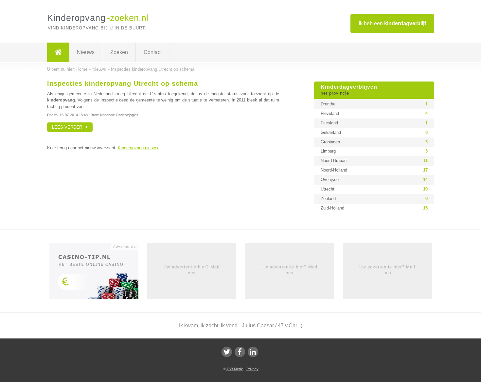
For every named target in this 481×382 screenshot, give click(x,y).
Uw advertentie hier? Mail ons (192, 269)
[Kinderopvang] (58, 52)
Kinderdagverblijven (349, 90)
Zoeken (119, 52)
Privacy (252, 369)
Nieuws (86, 52)
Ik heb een (392, 23)
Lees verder (69, 127)
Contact (153, 52)
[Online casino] (98, 273)
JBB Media (234, 369)
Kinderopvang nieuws (138, 147)
